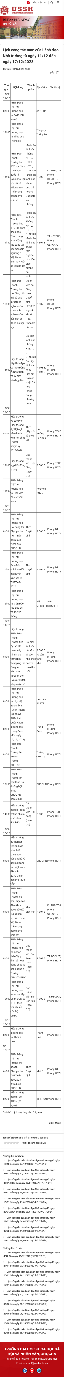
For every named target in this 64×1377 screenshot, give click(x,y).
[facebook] (24, 1370)
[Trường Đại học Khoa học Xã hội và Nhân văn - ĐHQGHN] (4, 10)
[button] (34, 2)
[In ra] (52, 72)
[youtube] (32, 1370)
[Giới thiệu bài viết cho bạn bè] (47, 72)
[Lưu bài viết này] (58, 72)
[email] (39, 1370)
